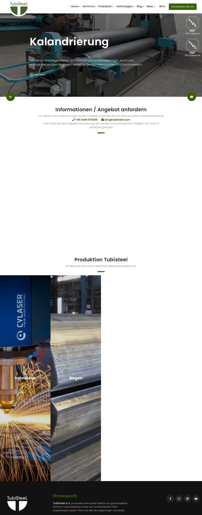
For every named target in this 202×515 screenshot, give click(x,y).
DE (163, 6)
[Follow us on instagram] (179, 498)
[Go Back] (10, 96)
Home (74, 6)
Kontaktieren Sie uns (183, 6)
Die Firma (88, 6)
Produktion (105, 6)
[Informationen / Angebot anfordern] (191, 96)
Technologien (124, 6)
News (149, 6)
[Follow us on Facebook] (170, 498)
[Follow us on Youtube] (196, 498)
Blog (139, 6)
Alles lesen (39, 74)
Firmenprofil (65, 496)
